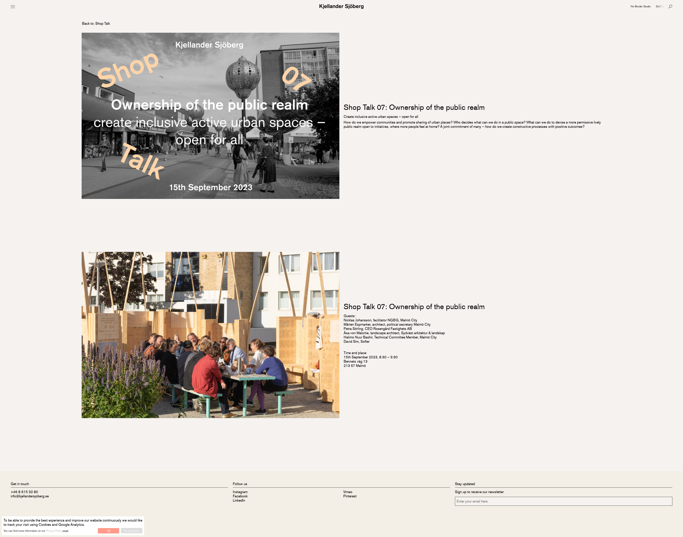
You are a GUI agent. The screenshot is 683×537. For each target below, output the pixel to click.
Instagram (240, 492)
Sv (657, 6)
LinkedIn (239, 500)
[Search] (670, 6)
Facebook (240, 496)
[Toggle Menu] (13, 6)
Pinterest (350, 496)
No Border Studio (641, 6)
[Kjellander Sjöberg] (341, 6)
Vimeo (347, 492)
